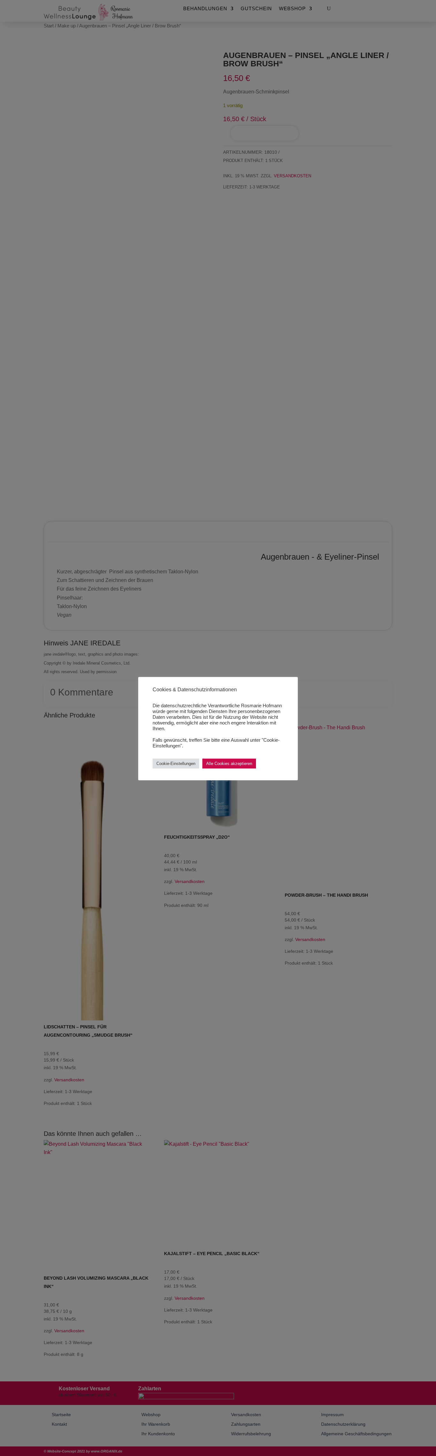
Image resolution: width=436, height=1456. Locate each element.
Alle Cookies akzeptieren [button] (229, 763)
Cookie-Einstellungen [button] (175, 763)
